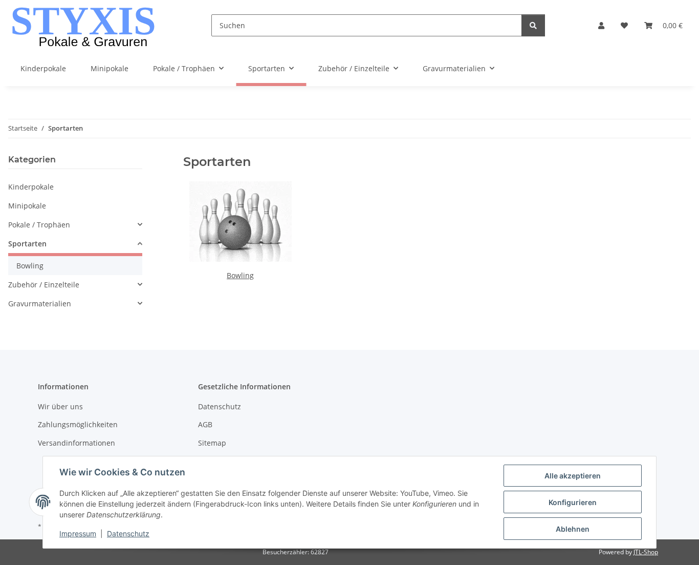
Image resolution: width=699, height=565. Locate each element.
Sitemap (212, 443)
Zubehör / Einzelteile (43, 284)
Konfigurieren (573, 502)
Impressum (77, 533)
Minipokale (27, 206)
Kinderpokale (31, 187)
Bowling (240, 275)
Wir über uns (60, 406)
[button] (601, 25)
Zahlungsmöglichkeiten (78, 424)
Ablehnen (572, 529)
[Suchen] (533, 25)
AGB (205, 424)
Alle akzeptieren (572, 475)
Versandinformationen (76, 443)
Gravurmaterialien (39, 303)
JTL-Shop (646, 552)
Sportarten (27, 243)
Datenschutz (128, 533)
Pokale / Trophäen (39, 224)
